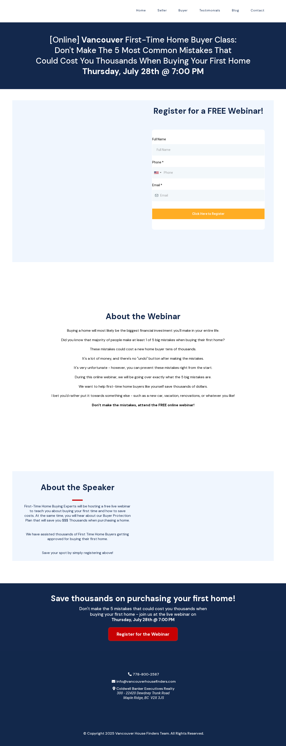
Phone (158, 162)
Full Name (159, 139)
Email (157, 185)
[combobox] (157, 172)
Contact (258, 10)
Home (141, 10)
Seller (162, 10)
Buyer (183, 10)
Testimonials (209, 10)
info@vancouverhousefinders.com (146, 681)
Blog (235, 10)
